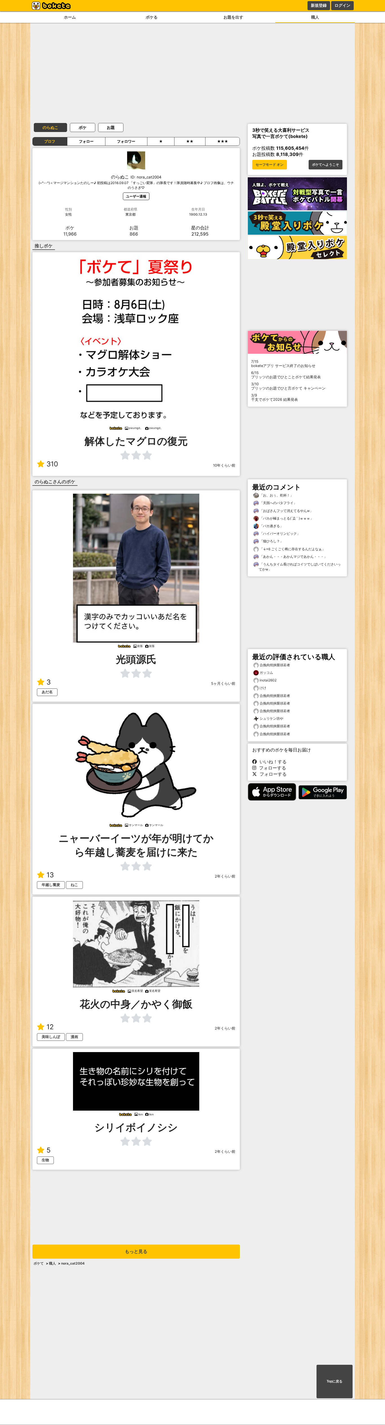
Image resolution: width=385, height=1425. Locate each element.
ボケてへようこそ (325, 165)
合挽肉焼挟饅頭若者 (275, 665)
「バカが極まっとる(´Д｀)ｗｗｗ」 (286, 518)
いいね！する (272, 761)
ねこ (74, 885)
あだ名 (47, 692)
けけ (263, 688)
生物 (45, 1160)
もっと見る (136, 1251)
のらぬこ (50, 127)
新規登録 (319, 5)
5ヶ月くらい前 (223, 683)
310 (52, 464)
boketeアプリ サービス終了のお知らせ (283, 363)
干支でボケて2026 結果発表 (274, 397)
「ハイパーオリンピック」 (279, 533)
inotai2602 (268, 680)
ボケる (152, 17)
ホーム (70, 17)
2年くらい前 (225, 876)
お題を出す (233, 17)
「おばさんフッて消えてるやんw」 (286, 511)
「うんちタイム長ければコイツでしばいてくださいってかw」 (300, 566)
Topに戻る (334, 1381)
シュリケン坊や (271, 718)
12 (50, 1027)
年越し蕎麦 (51, 885)
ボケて (39, 1263)
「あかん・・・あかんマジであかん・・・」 (293, 556)
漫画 (74, 1037)
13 (50, 875)
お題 (111, 127)
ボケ (83, 127)
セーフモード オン (270, 165)
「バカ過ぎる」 (271, 526)
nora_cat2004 (73, 1263)
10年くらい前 (224, 465)
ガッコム (266, 672)
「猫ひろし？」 (271, 541)
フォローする (271, 768)
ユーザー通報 (136, 196)
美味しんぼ (51, 1037)
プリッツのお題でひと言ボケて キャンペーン (288, 386)
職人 (315, 17)
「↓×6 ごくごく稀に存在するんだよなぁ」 (292, 549)
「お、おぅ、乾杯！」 (276, 495)
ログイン (342, 5)
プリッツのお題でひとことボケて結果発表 (286, 375)
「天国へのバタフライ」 (278, 503)
